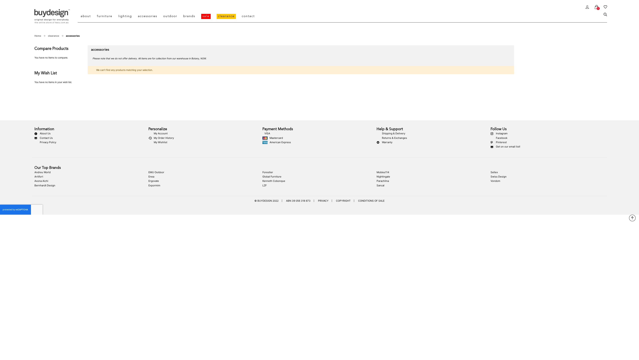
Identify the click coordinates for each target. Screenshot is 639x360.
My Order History (164, 138)
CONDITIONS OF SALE (371, 200)
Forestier (267, 172)
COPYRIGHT (343, 200)
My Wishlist (160, 142)
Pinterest (501, 142)
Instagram (502, 133)
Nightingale (383, 176)
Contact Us (46, 138)
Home (37, 35)
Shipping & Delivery (393, 133)
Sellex (494, 172)
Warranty (387, 142)
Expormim (154, 185)
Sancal (380, 185)
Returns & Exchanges (394, 138)
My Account (161, 133)
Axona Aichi (41, 180)
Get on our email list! (508, 146)
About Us (45, 133)
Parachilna (383, 180)
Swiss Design (499, 176)
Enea (151, 176)
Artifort (38, 176)
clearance (53, 35)
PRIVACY (323, 200)
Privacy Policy (48, 142)
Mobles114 (383, 172)
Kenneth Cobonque (273, 180)
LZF (264, 185)
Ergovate (153, 180)
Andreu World (42, 172)
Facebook (501, 138)
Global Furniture (271, 176)
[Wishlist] (605, 7)
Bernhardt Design (44, 185)
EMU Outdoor (156, 172)
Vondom (495, 180)
